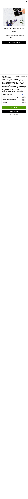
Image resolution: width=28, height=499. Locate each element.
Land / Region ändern (14, 42)
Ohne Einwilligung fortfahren (21, 76)
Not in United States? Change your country (14, 35)
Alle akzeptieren (14, 107)
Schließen (26, 1)
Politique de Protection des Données (15, 91)
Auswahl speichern (14, 111)
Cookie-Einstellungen (14, 114)
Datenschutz (4, 91)
